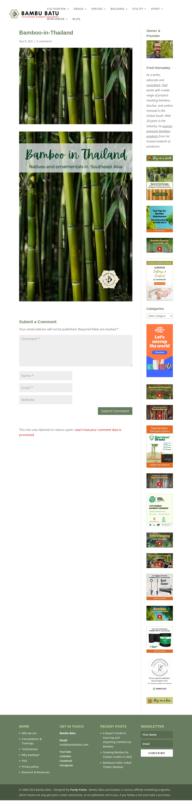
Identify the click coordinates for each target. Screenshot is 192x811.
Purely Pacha (78, 789)
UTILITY (137, 9)
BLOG (76, 19)
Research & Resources (36, 772)
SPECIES (97, 9)
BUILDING (117, 9)
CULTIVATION (56, 9)
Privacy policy (30, 766)
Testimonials (30, 749)
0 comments (44, 41)
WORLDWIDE (56, 19)
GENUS (78, 9)
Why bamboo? (30, 755)
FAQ (24, 761)
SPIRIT (155, 9)
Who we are (29, 733)
